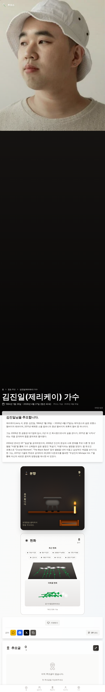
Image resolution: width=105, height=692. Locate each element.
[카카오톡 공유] (13, 632)
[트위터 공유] (26, 632)
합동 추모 (12, 389)
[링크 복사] (33, 632)
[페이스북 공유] (20, 632)
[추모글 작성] (96, 648)
